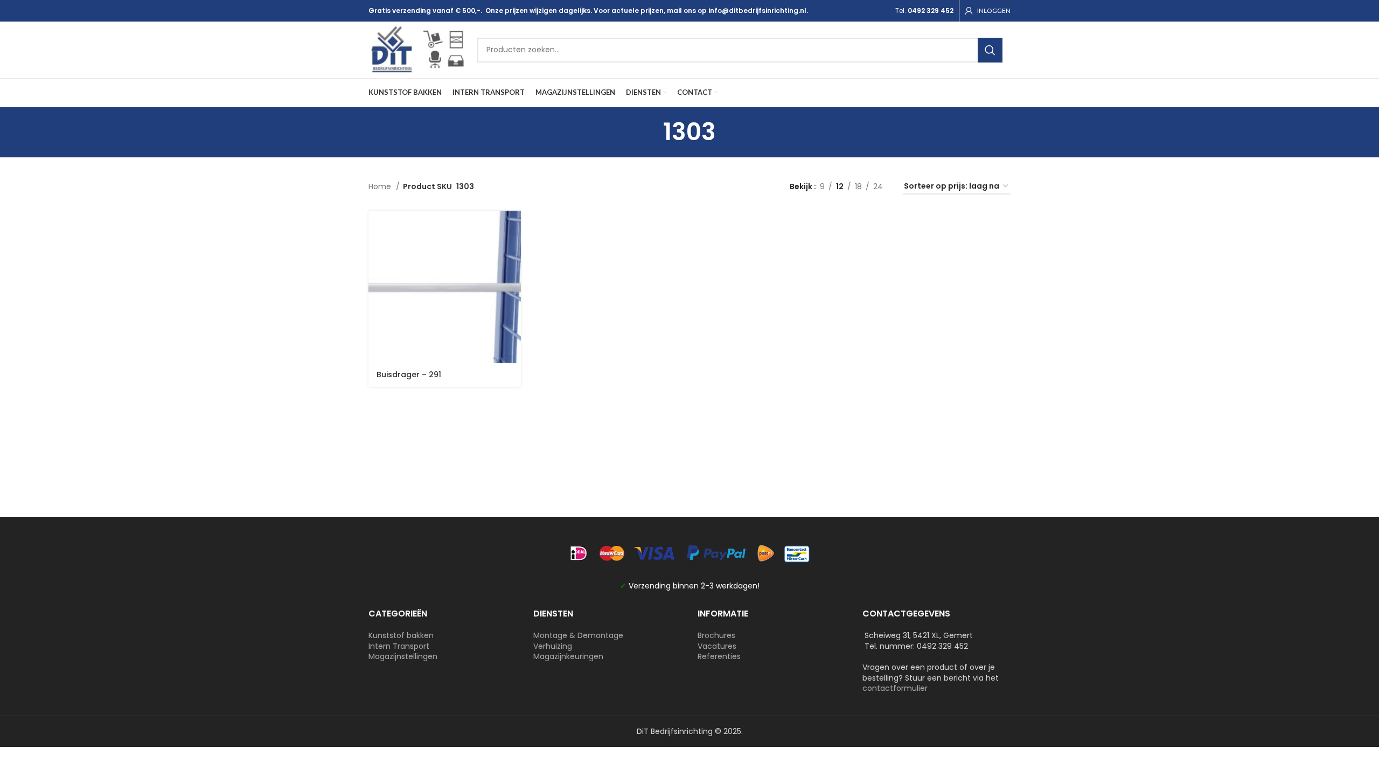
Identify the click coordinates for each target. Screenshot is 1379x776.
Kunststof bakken (401, 635)
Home (380, 186)
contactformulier (895, 688)
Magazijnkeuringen (568, 656)
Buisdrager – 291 (409, 374)
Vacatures (717, 646)
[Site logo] (417, 49)
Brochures (716, 635)
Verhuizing (552, 646)
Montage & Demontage (578, 635)
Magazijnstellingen (402, 656)
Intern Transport (398, 646)
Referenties (719, 656)
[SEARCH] (990, 50)
